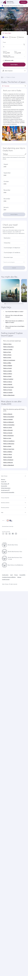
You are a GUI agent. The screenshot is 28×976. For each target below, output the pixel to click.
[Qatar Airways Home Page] (3, 9)
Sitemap (19, 577)
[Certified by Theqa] (7, 521)
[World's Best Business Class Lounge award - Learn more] (4, 558)
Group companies (5, 497)
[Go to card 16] (19, 303)
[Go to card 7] (10, 303)
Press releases (4, 483)
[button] (14, 86)
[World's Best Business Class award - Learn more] (4, 551)
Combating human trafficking (9, 577)
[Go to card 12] (15, 303)
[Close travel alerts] (25, 6)
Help (2, 512)
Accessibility (22, 574)
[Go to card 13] (16, 303)
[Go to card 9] (12, 303)
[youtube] (13, 534)
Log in (17, 9)
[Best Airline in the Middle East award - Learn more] (4, 565)
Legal (11, 574)
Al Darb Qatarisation (5, 488)
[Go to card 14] (17, 303)
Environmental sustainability (7, 492)
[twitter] (6, 534)
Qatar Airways (4, 476)
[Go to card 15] (18, 303)
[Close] (1, 2)
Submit (14, 267)
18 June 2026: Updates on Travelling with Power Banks (14, 5)
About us (3, 479)
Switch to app (23, 2)
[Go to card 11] (14, 303)
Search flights (14, 214)
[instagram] (16, 534)
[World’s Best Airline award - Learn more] (4, 544)
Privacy (16, 574)
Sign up (21, 9)
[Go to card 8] (11, 303)
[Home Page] (2, 77)
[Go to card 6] (9, 303)
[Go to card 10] (13, 303)
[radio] (14, 164)
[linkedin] (9, 534)
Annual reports (4, 490)
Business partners (5, 507)
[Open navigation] (25, 9)
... (4, 77)
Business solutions (5, 502)
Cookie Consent (5, 579)
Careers (3, 481)
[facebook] (3, 534)
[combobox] (14, 154)
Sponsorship (4, 485)
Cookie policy (5, 574)
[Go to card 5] (8, 303)
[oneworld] (6, 9)
